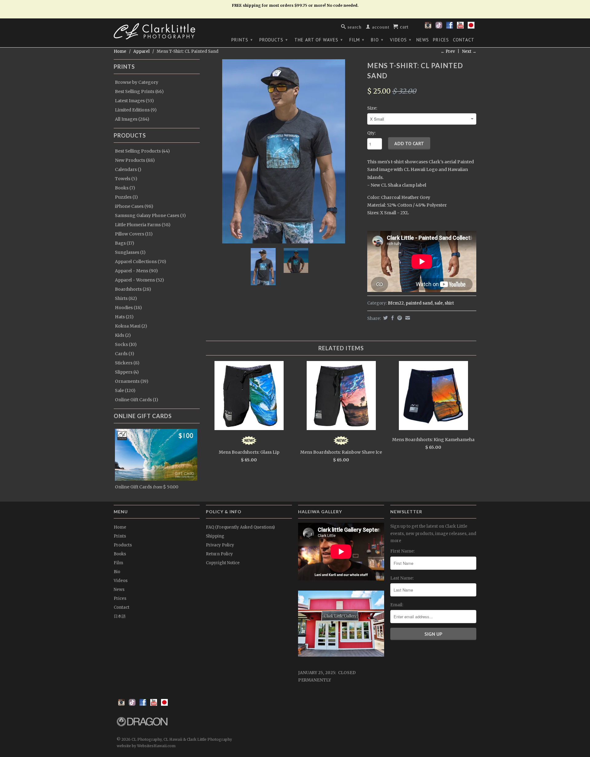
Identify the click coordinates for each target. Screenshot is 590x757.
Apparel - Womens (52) (139, 280)
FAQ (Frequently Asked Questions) (240, 527)
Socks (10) (126, 344)
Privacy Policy (220, 545)
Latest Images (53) (134, 100)
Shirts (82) (126, 298)
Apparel (141, 51)
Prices (441, 40)
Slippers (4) (127, 372)
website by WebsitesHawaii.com (146, 745)
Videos (400, 40)
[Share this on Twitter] (385, 318)
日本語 (120, 616)
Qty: (371, 133)
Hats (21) (124, 317)
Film (356, 40)
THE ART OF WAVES (318, 40)
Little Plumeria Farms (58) (143, 224)
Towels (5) (126, 178)
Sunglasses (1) (130, 252)
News (422, 40)
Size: (372, 108)
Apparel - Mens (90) (136, 271)
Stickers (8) (127, 363)
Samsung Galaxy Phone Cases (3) (150, 215)
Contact (463, 40)
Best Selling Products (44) (142, 151)
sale (439, 303)
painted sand (419, 303)
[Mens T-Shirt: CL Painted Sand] (283, 151)
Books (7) (125, 188)
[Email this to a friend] (407, 318)
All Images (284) (132, 119)
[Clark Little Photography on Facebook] (449, 27)
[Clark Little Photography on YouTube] (460, 27)
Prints (242, 40)
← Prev (448, 51)
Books (120, 554)
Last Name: (402, 578)
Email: (396, 605)
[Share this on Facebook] (392, 318)
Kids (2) (123, 335)
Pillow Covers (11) (134, 234)
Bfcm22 (396, 303)
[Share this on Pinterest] (399, 318)
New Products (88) (135, 160)
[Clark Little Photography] (157, 31)
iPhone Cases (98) (134, 206)
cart (403, 26)
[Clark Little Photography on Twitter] (438, 27)
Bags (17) (124, 243)
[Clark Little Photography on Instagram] (428, 27)
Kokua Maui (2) (131, 326)
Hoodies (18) (128, 307)
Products (273, 40)
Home (120, 527)
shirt (449, 303)
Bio (377, 40)
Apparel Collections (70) (140, 261)
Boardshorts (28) (133, 289)
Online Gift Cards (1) (136, 399)
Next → (469, 51)
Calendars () (128, 169)
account (380, 26)
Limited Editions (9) (136, 110)
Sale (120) (125, 390)
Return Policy (219, 554)
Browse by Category (136, 82)
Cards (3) (124, 353)
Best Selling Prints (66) (139, 91)
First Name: (402, 551)
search (354, 26)
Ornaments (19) (131, 381)
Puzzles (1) (126, 197)
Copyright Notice (223, 562)
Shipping (215, 536)
